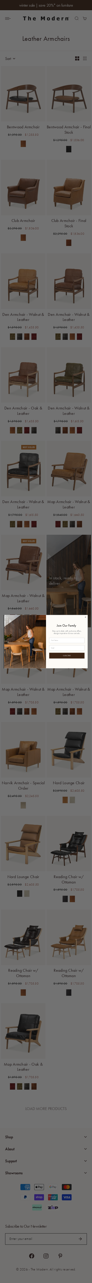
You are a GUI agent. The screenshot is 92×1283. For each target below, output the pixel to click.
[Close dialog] (85, 617)
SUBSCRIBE (67, 656)
